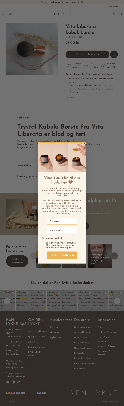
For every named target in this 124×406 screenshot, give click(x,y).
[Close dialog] (83, 145)
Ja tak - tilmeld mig (62, 255)
